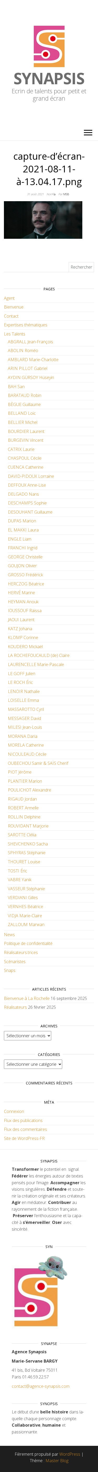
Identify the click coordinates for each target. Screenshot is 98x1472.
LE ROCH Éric (20, 682)
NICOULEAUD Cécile (27, 754)
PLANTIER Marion (25, 781)
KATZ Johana (20, 629)
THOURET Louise (24, 862)
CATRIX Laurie (21, 449)
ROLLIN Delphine (24, 817)
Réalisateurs (15, 1007)
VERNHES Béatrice (25, 906)
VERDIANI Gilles (23, 897)
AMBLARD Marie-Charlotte (33, 359)
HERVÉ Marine (21, 592)
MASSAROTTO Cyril (26, 709)
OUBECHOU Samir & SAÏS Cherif (38, 763)
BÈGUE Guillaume (24, 404)
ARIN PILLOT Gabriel (27, 368)
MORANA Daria (22, 736)
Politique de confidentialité (28, 943)
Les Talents (14, 334)
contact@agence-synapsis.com (41, 1386)
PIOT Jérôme (20, 772)
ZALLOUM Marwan (26, 924)
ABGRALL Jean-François (30, 342)
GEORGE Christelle (25, 557)
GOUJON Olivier (22, 566)
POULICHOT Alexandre (29, 790)
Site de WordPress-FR (24, 1138)
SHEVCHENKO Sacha (28, 844)
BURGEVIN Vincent (25, 440)
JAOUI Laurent (21, 619)
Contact (11, 316)
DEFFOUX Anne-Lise (27, 485)
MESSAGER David (24, 718)
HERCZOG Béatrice (26, 584)
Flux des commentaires (25, 1129)
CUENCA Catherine (25, 467)
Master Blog (56, 1460)
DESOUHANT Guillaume (30, 512)
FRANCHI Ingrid (22, 548)
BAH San (16, 386)
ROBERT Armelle (23, 808)
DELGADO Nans (23, 494)
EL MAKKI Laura (23, 530)
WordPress (69, 1454)
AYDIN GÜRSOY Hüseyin (31, 377)
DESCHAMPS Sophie (27, 503)
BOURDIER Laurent (26, 431)
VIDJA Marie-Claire (25, 916)
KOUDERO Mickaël (25, 646)
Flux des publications (23, 1120)
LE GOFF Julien (21, 673)
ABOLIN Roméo (23, 350)
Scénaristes (15, 961)
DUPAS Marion (22, 521)
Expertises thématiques (25, 325)
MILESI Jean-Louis (25, 727)
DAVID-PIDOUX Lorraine (31, 476)
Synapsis (49, 78)
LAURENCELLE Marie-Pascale (36, 664)
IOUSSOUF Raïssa (25, 610)
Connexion (14, 1111)
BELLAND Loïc (22, 413)
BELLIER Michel (22, 422)
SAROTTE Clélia (22, 835)
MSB (66, 194)
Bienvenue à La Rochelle (27, 998)
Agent (9, 298)
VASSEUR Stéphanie (26, 889)
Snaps (9, 970)
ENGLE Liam (19, 539)
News (9, 934)
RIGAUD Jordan (22, 799)
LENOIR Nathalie (24, 691)
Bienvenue (14, 307)
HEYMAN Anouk (23, 602)
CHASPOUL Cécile (25, 458)
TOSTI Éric (17, 871)
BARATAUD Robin (24, 395)
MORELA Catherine (26, 745)
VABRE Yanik (19, 879)
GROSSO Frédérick (25, 575)
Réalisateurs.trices (21, 952)
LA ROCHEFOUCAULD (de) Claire (39, 655)
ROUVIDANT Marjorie (28, 826)
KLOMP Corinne (23, 637)
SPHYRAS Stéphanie (26, 853)
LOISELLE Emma (23, 700)
